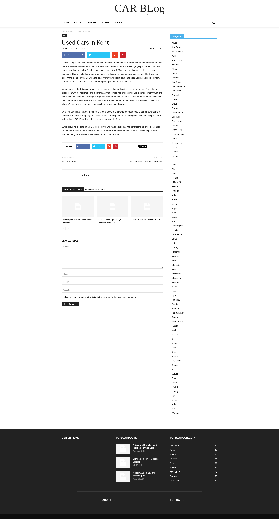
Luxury (175, 247)
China (174, 99)
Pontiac (175, 304)
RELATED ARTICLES (73, 189)
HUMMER (176, 182)
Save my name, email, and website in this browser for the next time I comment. (100, 297)
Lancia (175, 230)
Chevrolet (176, 95)
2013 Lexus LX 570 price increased (146, 161)
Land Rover (177, 234)
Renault (175, 317)
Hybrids (175, 186)
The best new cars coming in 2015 (146, 220)
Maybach (176, 256)
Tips (174, 378)
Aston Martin (178, 51)
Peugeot (176, 299)
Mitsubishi (176, 278)
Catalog (105, 22)
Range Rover (178, 312)
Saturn (175, 334)
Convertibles (177, 121)
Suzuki (175, 373)
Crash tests (177, 129)
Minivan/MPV (178, 273)
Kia (173, 221)
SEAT (174, 339)
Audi (174, 55)
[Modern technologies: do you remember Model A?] (112, 206)
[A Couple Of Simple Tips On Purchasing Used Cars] (123, 449)
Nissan (175, 291)
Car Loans (176, 90)
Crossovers (177, 143)
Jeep (174, 212)
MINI (174, 269)
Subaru (175, 365)
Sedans (175, 343)
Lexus (174, 238)
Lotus (174, 243)
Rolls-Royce (177, 321)
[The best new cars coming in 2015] (147, 206)
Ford (174, 164)
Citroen (175, 108)
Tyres (174, 395)
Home (67, 22)
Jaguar (175, 208)
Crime (174, 138)
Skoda (175, 347)
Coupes (175, 125)
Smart (174, 352)
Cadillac (175, 77)
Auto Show (177, 60)
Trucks (175, 386)
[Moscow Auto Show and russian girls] (123, 476)
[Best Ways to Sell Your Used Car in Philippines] (78, 206)
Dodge (175, 151)
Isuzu (174, 204)
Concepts (90, 22)
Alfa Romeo (177, 47)
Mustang (176, 282)
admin (67, 48)
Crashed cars (178, 134)
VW (173, 408)
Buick (174, 73)
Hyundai (175, 190)
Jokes (174, 217)
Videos (77, 22)
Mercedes (176, 264)
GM (173, 169)
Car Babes (176, 82)
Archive (118, 22)
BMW (174, 69)
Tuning (175, 391)
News (64, 35)
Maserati (176, 251)
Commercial (177, 112)
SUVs (174, 369)
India (174, 195)
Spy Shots (176, 360)
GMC (174, 173)
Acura (174, 42)
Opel (174, 295)
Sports (175, 356)
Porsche (175, 308)
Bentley (175, 64)
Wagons (175, 413)
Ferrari (175, 156)
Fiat (173, 160)
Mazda (175, 260)
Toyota (175, 382)
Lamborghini (178, 225)
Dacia (174, 147)
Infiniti (174, 199)
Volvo (174, 404)
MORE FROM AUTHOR (95, 189)
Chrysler (175, 103)
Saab (174, 330)
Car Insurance (178, 86)
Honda (175, 177)
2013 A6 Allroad (69, 161)
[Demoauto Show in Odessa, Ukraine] (123, 462)
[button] (213, 23)
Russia (175, 325)
